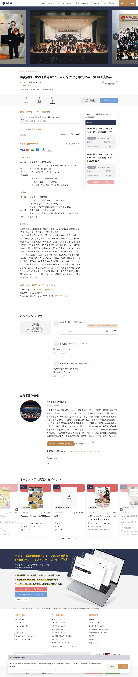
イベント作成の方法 (58, 623)
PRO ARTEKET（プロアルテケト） (26, 636)
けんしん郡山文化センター (45, 673)
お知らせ (92, 639)
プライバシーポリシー (96, 623)
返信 (54, 353)
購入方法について (74, 144)
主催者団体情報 (110, 84)
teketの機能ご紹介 (57, 629)
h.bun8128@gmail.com (45, 289)
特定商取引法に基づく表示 (98, 633)
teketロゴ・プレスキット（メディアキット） (66, 646)
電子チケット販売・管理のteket (23, 608)
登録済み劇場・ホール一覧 (60, 643)
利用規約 (92, 619)
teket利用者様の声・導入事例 (61, 636)
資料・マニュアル (57, 639)
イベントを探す (19, 619)
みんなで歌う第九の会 (56, 402)
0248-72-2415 (61, 296)
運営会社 (92, 636)
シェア (63, 353)
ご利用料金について (58, 626)
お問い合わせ (93, 643)
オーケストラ (34, 71)
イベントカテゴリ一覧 (21, 623)
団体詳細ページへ (85, 444)
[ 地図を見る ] (27, 85)
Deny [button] (112, 666)
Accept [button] (122, 666)
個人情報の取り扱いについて (98, 629)
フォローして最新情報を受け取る (60, 444)
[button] (63, 538)
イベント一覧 (39, 608)
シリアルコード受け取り (22, 639)
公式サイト (52, 459)
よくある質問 (18, 633)
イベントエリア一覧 (21, 626)
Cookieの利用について (96, 626)
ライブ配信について (58, 633)
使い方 (16, 629)
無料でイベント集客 (127, 3)
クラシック (24, 71)
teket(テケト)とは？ (58, 619)
